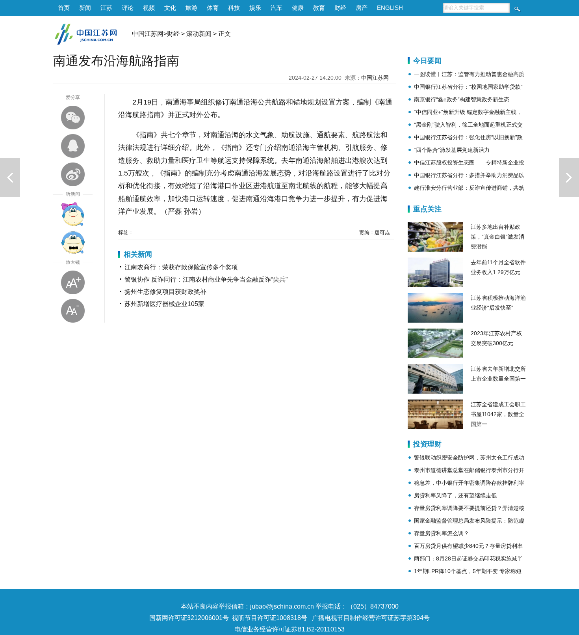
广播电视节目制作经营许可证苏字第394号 (371, 617)
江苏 (106, 7)
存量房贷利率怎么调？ (441, 533)
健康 (298, 7)
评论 (128, 7)
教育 (319, 7)
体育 (213, 7)
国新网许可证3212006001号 (189, 617)
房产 (361, 7)
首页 (64, 7)
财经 (340, 7)
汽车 (276, 7)
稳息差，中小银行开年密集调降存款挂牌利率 (469, 483)
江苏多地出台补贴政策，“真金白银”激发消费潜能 (497, 237)
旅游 (191, 7)
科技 (234, 7)
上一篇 (10, 177)
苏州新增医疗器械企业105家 (164, 304)
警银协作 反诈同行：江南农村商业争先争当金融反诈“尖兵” (206, 279)
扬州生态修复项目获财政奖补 (165, 291)
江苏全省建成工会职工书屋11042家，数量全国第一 (498, 414)
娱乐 (255, 7)
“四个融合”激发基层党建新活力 (452, 150)
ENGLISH (390, 7)
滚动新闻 (199, 33)
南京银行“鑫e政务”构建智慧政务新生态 (461, 99)
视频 (149, 7)
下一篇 (569, 177)
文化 (170, 7)
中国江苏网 (147, 33)
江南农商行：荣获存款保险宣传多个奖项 (181, 267)
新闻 (85, 7)
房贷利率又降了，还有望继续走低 (455, 495)
